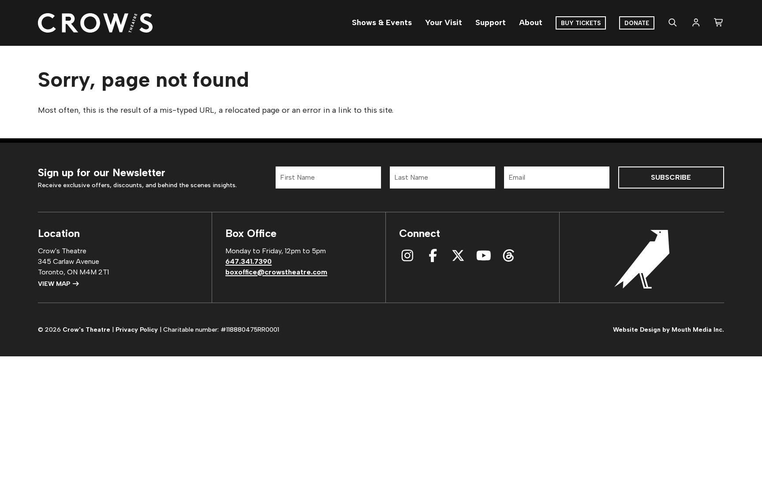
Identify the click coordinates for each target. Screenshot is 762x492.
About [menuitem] (530, 22)
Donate (636, 23)
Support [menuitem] (490, 22)
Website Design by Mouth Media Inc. (668, 329)
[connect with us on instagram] (407, 256)
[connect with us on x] (458, 256)
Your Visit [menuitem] (443, 22)
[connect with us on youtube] (483, 256)
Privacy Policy (137, 329)
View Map (55, 284)
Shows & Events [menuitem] (382, 22)
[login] (696, 23)
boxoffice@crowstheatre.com (276, 272)
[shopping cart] (719, 23)
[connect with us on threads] (509, 256)
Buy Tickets (581, 23)
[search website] (673, 23)
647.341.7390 (248, 261)
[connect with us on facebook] (433, 256)
